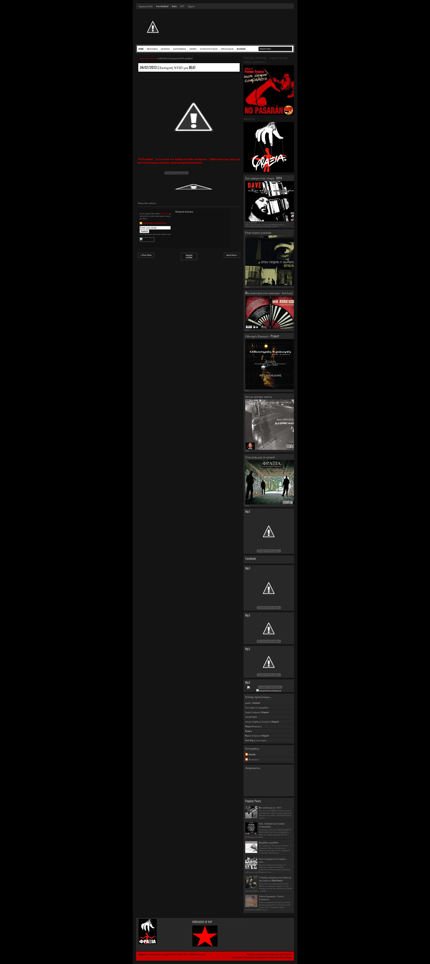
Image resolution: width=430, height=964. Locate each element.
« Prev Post (146, 255)
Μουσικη (152, 49)
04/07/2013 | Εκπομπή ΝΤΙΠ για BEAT (168, 67)
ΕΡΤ (182, 6)
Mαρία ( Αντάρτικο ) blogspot (257, 735)
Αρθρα (193, 49)
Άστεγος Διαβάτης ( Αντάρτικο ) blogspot (262, 721)
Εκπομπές (151, 58)
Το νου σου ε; (254, 759)
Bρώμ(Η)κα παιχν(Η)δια (268, 842)
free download (162, 6)
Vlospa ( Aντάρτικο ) (253, 726)
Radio (174, 6)
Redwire (248, 731)
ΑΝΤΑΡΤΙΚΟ (182, 954)
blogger (241, 49)
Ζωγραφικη (179, 49)
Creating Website (262, 954)
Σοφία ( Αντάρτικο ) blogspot (257, 712)
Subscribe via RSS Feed (154, 223)
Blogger (288, 957)
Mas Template (285, 954)
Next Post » (232, 255)
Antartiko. (252, 754)
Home (141, 49)
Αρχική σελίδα (146, 6)
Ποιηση (165, 49)
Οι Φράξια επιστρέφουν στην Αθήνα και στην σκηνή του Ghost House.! (275, 879)
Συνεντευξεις (209, 49)
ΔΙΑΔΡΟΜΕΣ (251, 716)
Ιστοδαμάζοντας (154, 954)
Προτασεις (227, 49)
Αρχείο (191, 6)
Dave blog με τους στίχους (255, 740)
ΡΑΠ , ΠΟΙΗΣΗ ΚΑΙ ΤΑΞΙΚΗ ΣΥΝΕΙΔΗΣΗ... (272, 825)
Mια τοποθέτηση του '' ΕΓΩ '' (270, 807)
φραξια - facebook (252, 702)
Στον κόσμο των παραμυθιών (256, 707)
